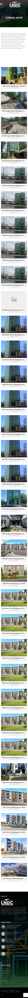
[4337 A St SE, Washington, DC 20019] (15, 73)
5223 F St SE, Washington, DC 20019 (14, 832)
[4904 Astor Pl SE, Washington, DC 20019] (15, 720)
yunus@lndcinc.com (7, 970)
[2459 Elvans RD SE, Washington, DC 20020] (15, 322)
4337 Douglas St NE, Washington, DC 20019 (14, 111)
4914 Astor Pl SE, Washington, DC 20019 (14, 608)
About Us (7, 991)
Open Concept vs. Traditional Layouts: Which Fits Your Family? (16, 953)
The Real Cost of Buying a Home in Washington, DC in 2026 (14, 933)
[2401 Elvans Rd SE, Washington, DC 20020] (15, 272)
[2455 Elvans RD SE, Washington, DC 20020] (15, 371)
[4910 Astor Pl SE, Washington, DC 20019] (15, 645)
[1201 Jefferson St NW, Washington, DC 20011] (15, 867)
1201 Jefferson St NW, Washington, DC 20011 (14, 878)
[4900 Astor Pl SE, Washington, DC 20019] (15, 769)
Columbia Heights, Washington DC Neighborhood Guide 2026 (14, 926)
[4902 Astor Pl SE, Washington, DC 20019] (15, 744)
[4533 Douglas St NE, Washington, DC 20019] (15, 123)
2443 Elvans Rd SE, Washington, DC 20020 (14, 509)
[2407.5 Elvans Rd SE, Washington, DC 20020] (15, 172)
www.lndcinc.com (6, 973)
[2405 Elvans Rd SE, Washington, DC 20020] (15, 222)
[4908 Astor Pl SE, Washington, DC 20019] (15, 670)
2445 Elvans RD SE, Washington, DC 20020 (14, 484)
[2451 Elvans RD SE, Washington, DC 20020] (15, 421)
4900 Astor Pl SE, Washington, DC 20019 (14, 782)
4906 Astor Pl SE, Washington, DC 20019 (14, 708)
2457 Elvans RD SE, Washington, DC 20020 (14, 359)
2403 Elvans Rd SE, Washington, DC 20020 (14, 260)
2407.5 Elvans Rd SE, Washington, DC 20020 (14, 185)
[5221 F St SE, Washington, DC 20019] (15, 844)
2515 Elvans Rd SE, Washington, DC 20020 (14, 160)
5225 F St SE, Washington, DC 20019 (14, 807)
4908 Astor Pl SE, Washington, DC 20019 (14, 683)
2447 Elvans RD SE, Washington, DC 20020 (14, 459)
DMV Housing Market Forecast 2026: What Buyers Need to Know (15, 946)
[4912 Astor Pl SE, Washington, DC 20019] (15, 620)
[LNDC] (15, 4)
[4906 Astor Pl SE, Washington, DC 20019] (15, 695)
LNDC (10, 990)
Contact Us (17, 991)
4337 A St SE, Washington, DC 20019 (14, 86)
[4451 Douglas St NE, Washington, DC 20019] (15, 521)
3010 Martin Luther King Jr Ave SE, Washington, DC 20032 (14, 310)
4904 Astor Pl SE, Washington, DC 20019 (14, 732)
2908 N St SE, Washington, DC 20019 (14, 583)
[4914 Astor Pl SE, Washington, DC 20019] (15, 595)
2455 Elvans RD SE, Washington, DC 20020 (14, 384)
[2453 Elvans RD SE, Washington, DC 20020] (15, 396)
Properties (12, 991)
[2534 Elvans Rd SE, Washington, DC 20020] (15, 545)
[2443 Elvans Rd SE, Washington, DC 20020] (15, 496)
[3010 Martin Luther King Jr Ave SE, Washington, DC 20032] (15, 297)
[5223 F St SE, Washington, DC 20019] (15, 819)
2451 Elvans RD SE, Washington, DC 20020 (14, 434)
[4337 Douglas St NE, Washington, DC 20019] (15, 98)
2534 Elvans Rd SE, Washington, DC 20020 (14, 558)
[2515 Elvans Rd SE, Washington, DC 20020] (15, 148)
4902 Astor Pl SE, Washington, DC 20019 (14, 757)
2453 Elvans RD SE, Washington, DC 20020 (14, 409)
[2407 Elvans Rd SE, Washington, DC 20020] (15, 197)
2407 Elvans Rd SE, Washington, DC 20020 (14, 210)
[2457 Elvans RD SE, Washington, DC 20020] (15, 346)
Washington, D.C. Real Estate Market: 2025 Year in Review (15, 939)
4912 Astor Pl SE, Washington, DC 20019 (14, 633)
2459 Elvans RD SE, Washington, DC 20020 (14, 335)
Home (2, 991)
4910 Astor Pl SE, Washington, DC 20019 (14, 658)
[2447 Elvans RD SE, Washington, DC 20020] (15, 446)
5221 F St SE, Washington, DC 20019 (14, 857)
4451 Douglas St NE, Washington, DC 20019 (14, 534)
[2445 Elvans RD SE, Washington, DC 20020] (15, 471)
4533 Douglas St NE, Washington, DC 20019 (14, 136)
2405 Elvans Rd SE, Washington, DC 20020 (14, 235)
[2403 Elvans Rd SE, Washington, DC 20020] (15, 247)
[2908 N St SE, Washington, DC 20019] (15, 570)
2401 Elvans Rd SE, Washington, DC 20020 (14, 285)
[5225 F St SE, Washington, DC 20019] (15, 794)
